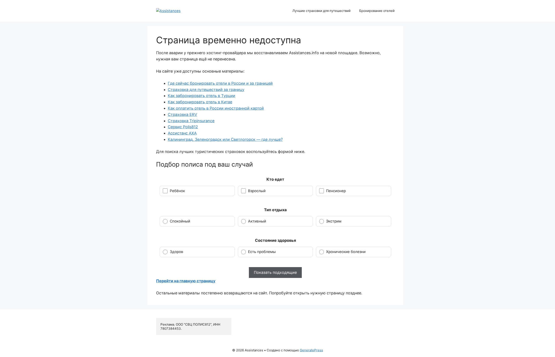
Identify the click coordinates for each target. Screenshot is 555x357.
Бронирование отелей (377, 11)
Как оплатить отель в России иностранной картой (216, 108)
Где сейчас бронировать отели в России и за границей (220, 83)
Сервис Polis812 (183, 127)
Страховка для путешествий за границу (206, 89)
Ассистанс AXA (182, 133)
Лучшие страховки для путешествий (321, 11)
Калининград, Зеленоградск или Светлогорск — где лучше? (225, 139)
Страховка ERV (182, 114)
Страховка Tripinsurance (191, 120)
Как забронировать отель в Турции (201, 95)
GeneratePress (311, 350)
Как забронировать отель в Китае (200, 102)
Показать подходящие (275, 272)
